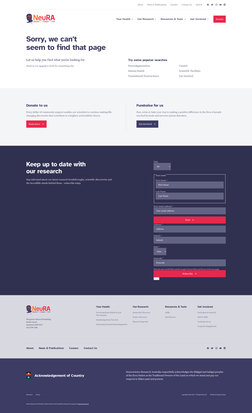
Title (156, 162)
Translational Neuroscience (143, 76)
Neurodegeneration (139, 66)
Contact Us (90, 348)
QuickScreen (170, 317)
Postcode (158, 258)
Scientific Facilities (189, 71)
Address (158, 224)
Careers (183, 66)
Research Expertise (140, 322)
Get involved (145, 124)
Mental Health (136, 71)
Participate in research (207, 312)
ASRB (167, 312)
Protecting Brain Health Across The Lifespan (108, 313)
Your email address (163, 206)
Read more (34, 124)
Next (187, 219)
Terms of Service (207, 269)
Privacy (38, 394)
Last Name (161, 191)
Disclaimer (29, 394)
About (30, 348)
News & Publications (51, 348)
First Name (161, 180)
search (42, 65)
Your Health (103, 306)
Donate (219, 19)
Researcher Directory (141, 312)
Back (156, 279)
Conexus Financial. (83, 404)
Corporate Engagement (207, 326)
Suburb (158, 235)
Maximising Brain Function (107, 320)
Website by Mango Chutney (218, 394)
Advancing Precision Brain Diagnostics (111, 324)
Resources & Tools (176, 306)
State (156, 247)
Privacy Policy (191, 269)
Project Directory (140, 317)
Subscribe (187, 273)
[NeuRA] (40, 19)
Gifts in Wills (203, 317)
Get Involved (186, 76)
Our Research (140, 306)
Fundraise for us (204, 322)
